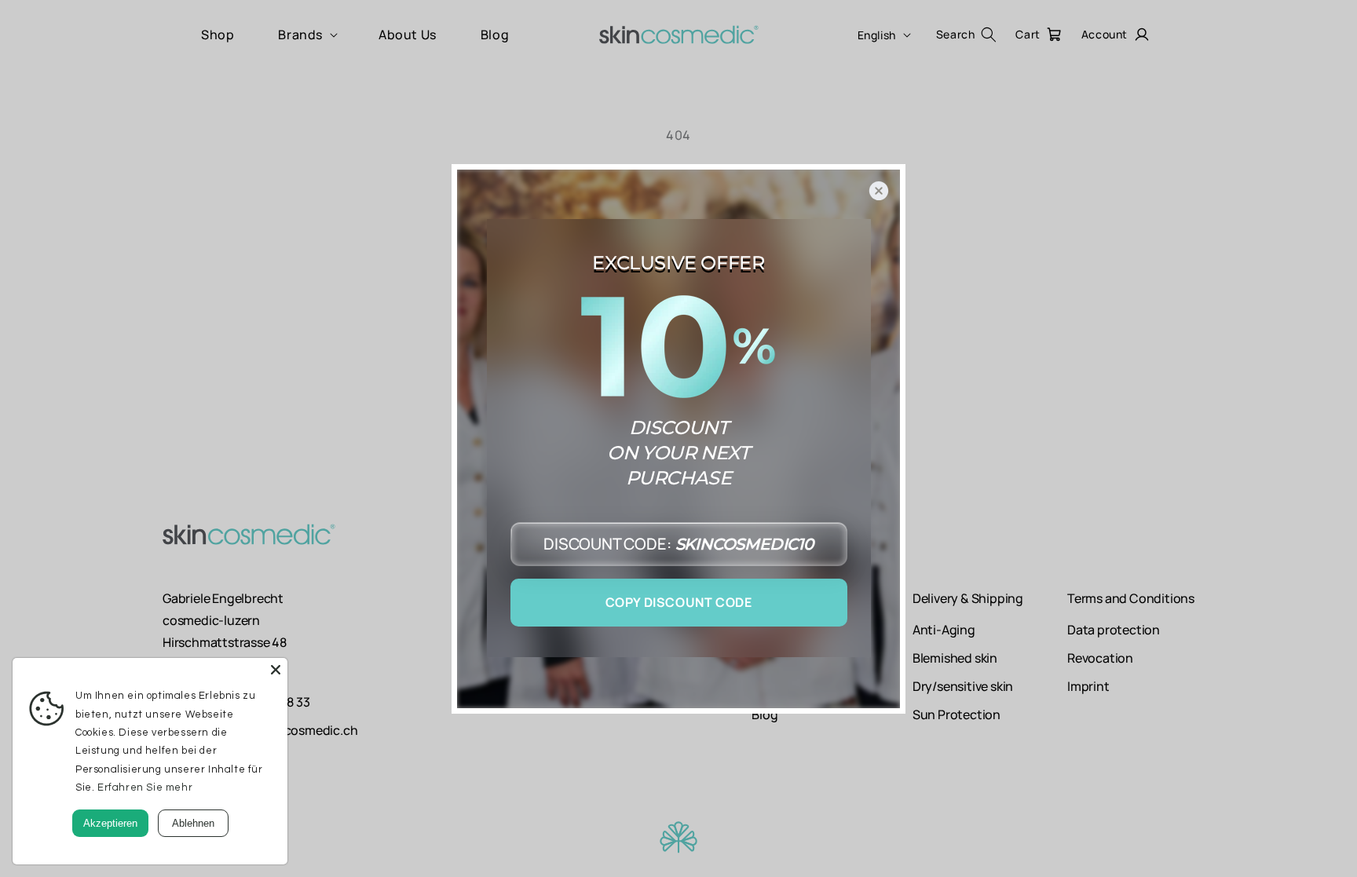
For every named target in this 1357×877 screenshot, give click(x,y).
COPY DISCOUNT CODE (678, 602)
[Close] (275, 670)
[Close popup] (879, 191)
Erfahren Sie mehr (144, 787)
